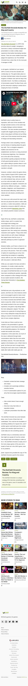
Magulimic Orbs (17, 208)
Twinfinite (14, 645)
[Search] (16, 2)
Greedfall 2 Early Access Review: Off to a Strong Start (6, 514)
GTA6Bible (14, 673)
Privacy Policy (4, 631)
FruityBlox (14, 669)
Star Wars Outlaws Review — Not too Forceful (20, 514)
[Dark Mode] (19, 2)
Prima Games (14, 651)
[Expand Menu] (22, 2)
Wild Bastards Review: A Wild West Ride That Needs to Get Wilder (7, 579)
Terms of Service (5, 629)
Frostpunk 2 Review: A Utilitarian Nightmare (18, 535)
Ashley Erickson (18, 562)
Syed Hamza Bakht (5, 583)
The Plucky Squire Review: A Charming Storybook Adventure (7, 557)
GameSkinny (14, 661)
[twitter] (9, 621)
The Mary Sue (14, 665)
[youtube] (16, 621)
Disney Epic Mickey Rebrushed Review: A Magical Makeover (7, 534)
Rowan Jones (4, 538)
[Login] (25, 2)
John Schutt (17, 518)
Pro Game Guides (14, 643)
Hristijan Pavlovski (19, 540)
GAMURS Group (24, 677)
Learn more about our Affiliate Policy (7, 494)
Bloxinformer (14, 671)
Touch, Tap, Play (14, 667)
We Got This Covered (14, 655)
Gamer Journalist (14, 659)
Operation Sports (14, 663)
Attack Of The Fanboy (14, 649)
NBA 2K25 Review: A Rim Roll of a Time (21, 577)
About (2, 627)
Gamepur (14, 647)
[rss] (2, 621)
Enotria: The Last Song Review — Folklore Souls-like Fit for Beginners (20, 557)
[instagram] (6, 621)
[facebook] (13, 621)
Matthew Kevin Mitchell (20, 580)
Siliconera (14, 653)
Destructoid (14, 657)
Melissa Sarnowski (5, 518)
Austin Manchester (5, 562)
